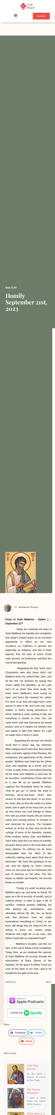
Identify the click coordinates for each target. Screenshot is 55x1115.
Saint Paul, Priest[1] (33, 1067)
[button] (15, 15)
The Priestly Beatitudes (33, 1091)
